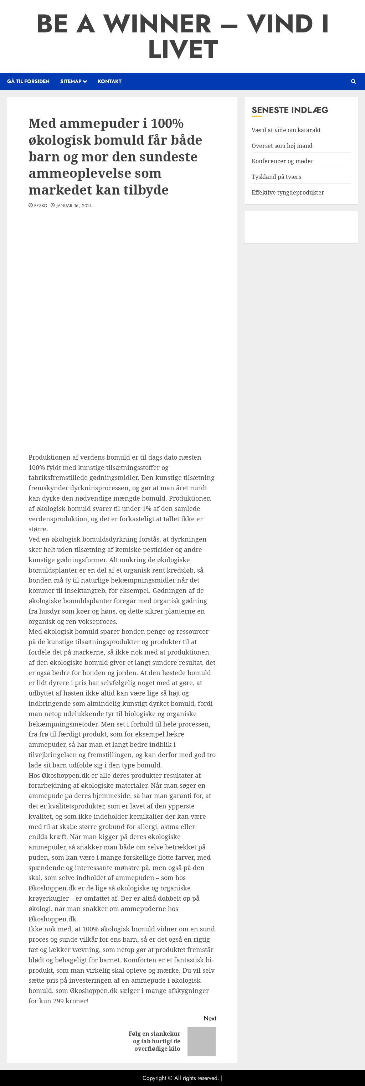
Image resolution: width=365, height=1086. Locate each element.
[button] (353, 81)
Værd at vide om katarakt (286, 130)
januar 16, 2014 (74, 206)
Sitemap (71, 81)
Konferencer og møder (283, 161)
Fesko (40, 206)
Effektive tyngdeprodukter (288, 192)
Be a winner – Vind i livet (182, 36)
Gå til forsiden (28, 81)
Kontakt (110, 81)
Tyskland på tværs (276, 177)
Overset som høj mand (282, 146)
